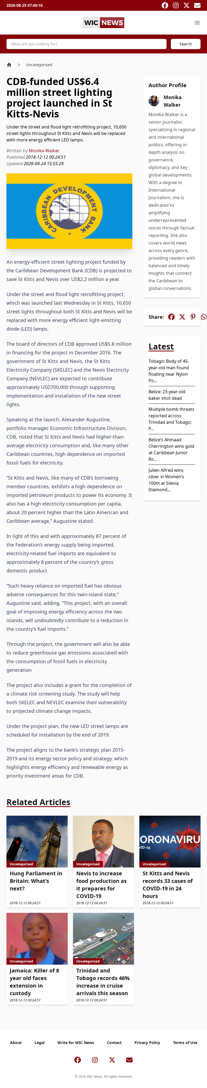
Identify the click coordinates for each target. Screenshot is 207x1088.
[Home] (9, 64)
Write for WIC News (75, 1042)
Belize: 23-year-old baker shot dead (167, 395)
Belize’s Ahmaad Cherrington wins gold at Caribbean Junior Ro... (171, 449)
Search (186, 43)
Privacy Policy (147, 1042)
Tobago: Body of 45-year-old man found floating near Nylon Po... (169, 371)
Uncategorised (39, 64)
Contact (114, 1042)
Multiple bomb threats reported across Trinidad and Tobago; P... (171, 419)
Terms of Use (185, 1042)
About (16, 1042)
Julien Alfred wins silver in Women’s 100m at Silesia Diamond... (166, 480)
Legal (39, 1042)
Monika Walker (44, 151)
